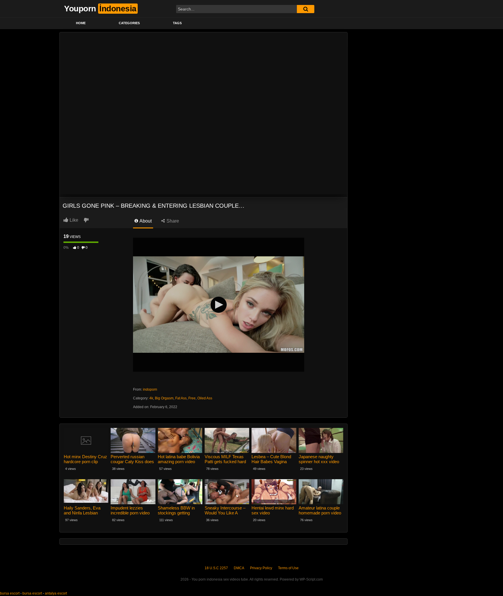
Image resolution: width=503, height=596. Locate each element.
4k (151, 398)
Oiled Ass (204, 398)
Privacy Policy (261, 568)
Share (172, 220)
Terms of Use (288, 568)
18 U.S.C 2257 (216, 568)
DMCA (239, 568)
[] (305, 9)
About (145, 220)
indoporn (150, 389)
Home (81, 23)
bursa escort (10, 593)
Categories (129, 23)
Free (192, 398)
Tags (177, 23)
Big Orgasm (164, 398)
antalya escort (56, 593)
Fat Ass (181, 398)
